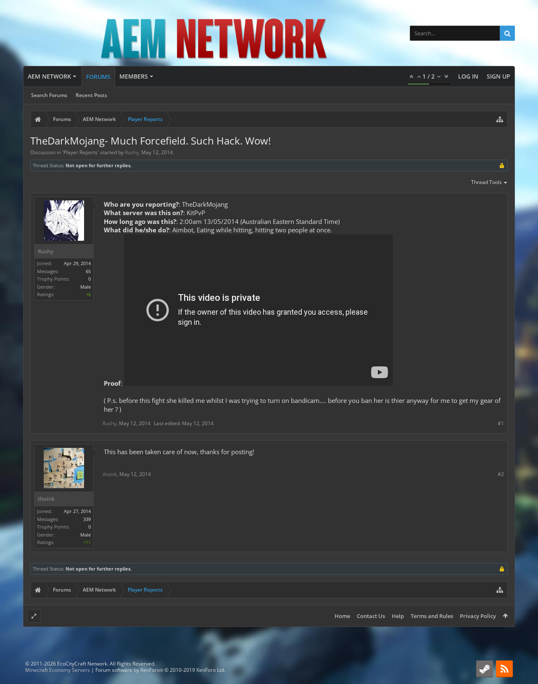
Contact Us (371, 616)
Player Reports (80, 152)
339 (87, 519)
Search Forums (49, 95)
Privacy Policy (478, 616)
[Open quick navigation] (499, 119)
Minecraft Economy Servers (57, 669)
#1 (501, 423)
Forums (98, 77)
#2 (501, 474)
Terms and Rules (432, 616)
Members (133, 76)
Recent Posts (91, 95)
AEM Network (49, 76)
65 (88, 271)
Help (398, 616)
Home (342, 616)
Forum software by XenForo (160, 669)
